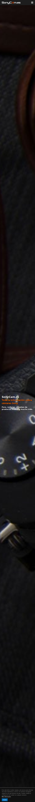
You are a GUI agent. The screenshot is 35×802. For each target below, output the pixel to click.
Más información (6, 796)
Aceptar (5, 799)
